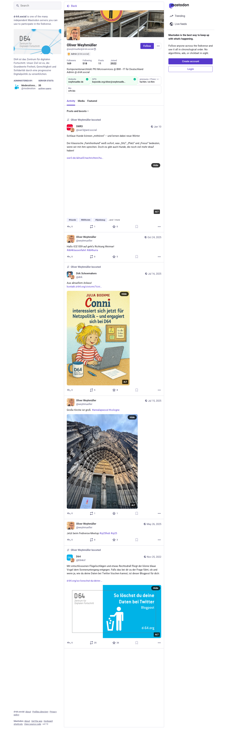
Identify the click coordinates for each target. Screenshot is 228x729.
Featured (92, 100)
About (28, 711)
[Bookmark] (137, 227)
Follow (147, 45)
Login (190, 69)
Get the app (36, 721)
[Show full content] (158, 79)
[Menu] (158, 46)
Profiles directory (40, 711)
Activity (71, 100)
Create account (190, 61)
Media (81, 100)
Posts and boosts (77, 111)
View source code (32, 724)
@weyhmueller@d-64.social (80, 49)
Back (74, 6)
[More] (159, 227)
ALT (157, 212)
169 (69, 63)
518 (85, 63)
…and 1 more (114, 220)
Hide (155, 165)
